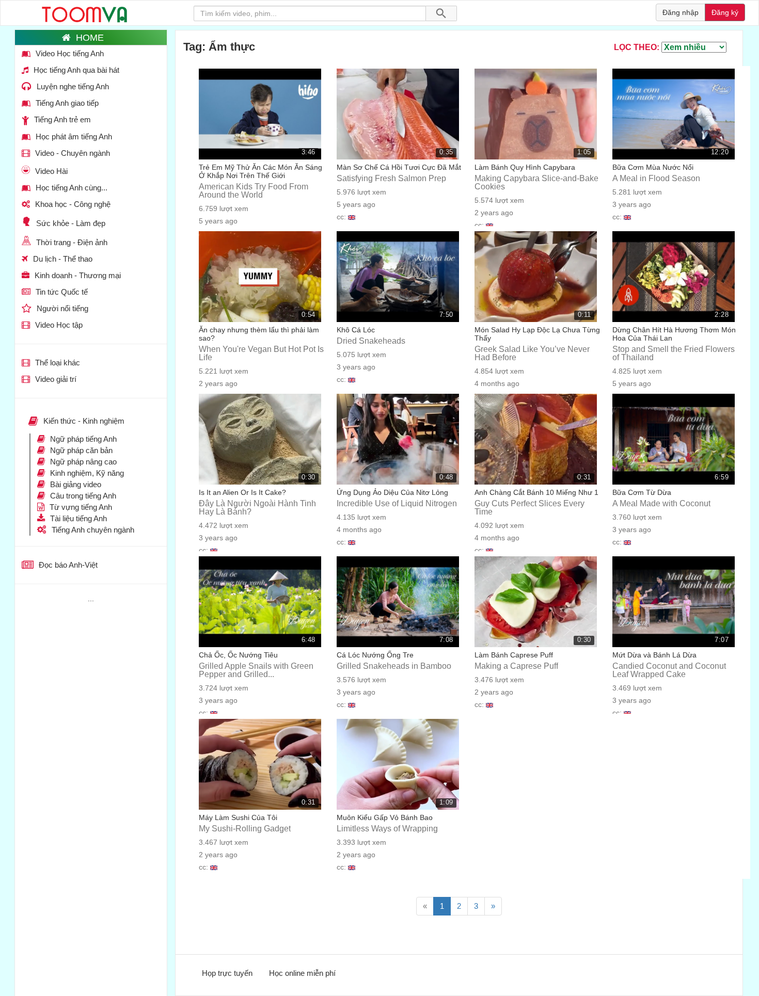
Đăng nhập (680, 12)
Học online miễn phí (302, 973)
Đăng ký (724, 12)
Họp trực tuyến (227, 973)
